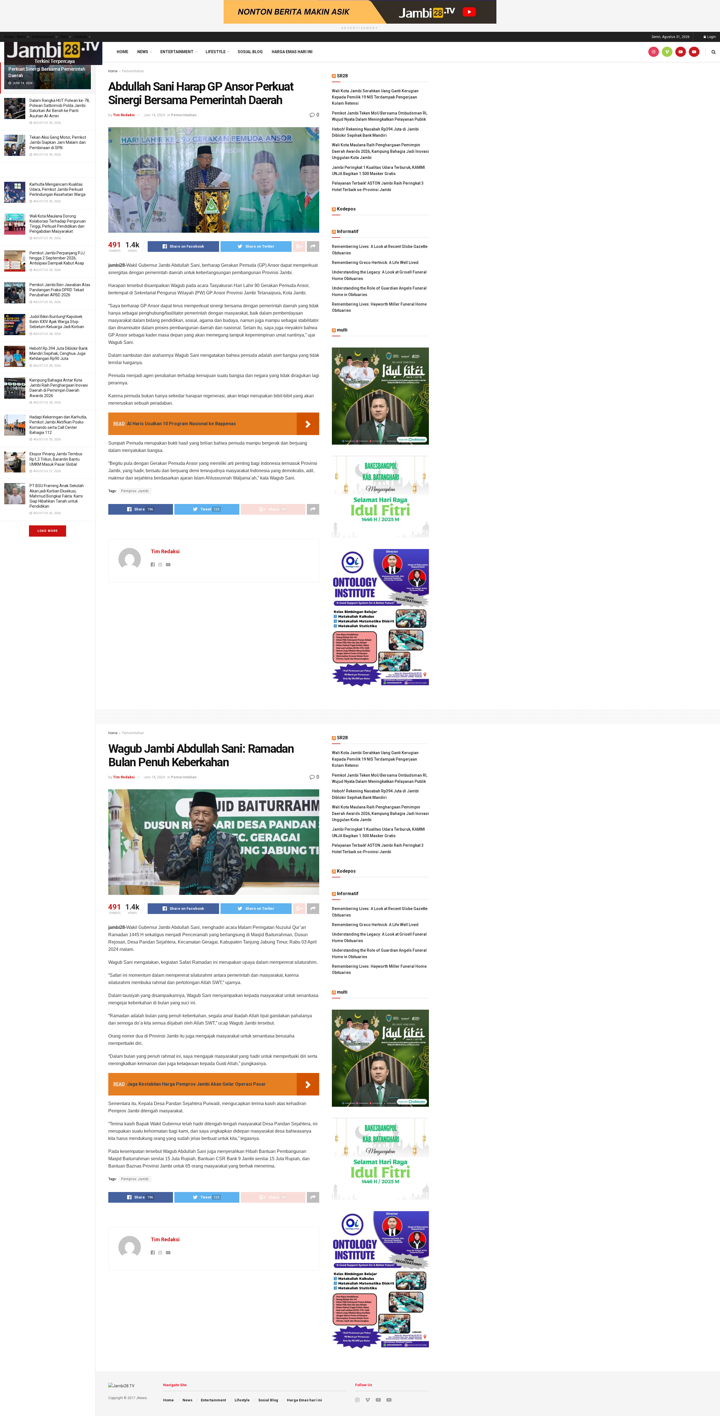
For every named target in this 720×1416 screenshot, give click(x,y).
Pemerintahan (133, 71)
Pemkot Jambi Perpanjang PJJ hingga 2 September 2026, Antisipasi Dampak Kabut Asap (57, 258)
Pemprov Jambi (135, 491)
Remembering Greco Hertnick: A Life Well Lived (375, 262)
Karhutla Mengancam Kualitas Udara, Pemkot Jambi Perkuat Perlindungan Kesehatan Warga (58, 189)
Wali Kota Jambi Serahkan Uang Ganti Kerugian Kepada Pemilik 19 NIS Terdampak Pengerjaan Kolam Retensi (375, 97)
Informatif (348, 231)
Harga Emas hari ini (292, 52)
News (21, 37)
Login (711, 37)
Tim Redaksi (124, 115)
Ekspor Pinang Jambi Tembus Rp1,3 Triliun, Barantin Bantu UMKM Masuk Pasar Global (56, 459)
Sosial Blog (250, 52)
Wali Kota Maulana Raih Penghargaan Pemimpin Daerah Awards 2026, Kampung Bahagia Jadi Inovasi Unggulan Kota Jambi (380, 151)
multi (342, 330)
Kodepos (346, 209)
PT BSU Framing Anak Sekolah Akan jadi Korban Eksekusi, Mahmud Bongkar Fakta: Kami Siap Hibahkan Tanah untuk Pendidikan (57, 495)
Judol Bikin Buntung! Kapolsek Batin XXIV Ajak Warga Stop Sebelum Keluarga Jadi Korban (57, 321)
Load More (47, 531)
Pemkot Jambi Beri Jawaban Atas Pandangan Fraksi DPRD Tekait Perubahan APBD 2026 (60, 290)
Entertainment (43, 37)
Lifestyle (80, 37)
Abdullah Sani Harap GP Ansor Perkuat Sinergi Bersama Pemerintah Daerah (46, 69)
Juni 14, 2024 (154, 115)
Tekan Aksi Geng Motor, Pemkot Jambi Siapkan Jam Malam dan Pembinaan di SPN (58, 142)
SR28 (342, 76)
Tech (64, 37)
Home (9, 37)
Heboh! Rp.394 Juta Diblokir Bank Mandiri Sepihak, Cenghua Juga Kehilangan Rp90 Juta (59, 353)
